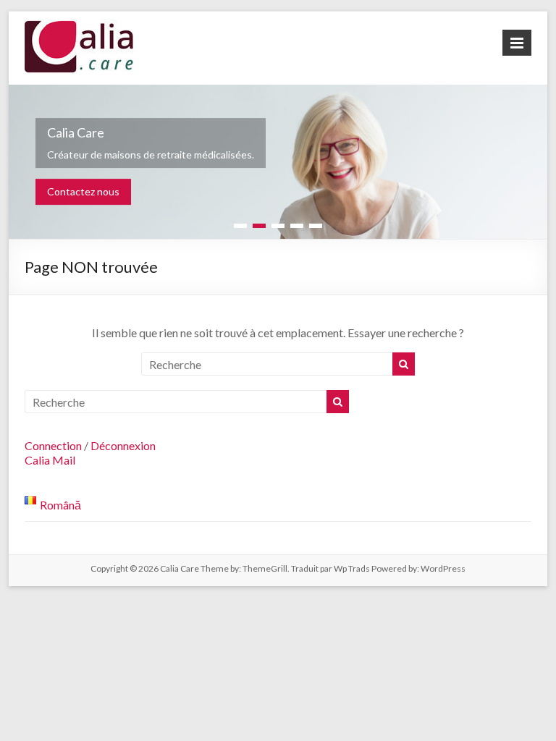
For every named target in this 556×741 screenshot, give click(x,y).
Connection (53, 445)
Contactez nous (83, 191)
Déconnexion (123, 445)
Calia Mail (50, 460)
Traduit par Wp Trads (330, 568)
